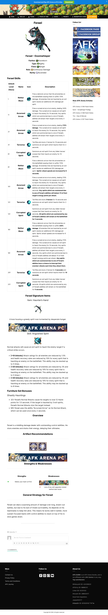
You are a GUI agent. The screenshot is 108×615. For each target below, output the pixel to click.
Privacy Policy (9, 578)
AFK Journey (9, 584)
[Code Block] (31, 543)
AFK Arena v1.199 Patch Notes (83, 106)
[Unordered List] (26, 543)
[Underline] (19, 543)
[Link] (33, 543)
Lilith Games (89, 577)
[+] (38, 543)
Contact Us (9, 575)
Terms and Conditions (12, 581)
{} (35, 543)
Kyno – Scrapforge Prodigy (82, 110)
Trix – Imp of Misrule (79, 116)
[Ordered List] (24, 543)
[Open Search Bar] (98, 16)
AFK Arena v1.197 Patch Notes (83, 119)
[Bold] (14, 543)
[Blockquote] (28, 543)
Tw (93, 603)
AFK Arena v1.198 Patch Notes (83, 113)
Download (69, 2)
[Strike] (21, 543)
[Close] (106, 1)
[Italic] (17, 543)
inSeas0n (76, 603)
